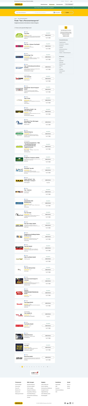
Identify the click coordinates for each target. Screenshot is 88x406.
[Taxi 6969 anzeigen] (19, 35)
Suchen (67, 12)
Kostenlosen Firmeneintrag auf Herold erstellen (23, 1)
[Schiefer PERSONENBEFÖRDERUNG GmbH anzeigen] (19, 293)
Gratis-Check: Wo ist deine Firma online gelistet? (44, 7)
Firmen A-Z (17, 388)
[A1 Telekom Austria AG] (35, 372)
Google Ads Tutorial (44, 389)
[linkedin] (70, 403)
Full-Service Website (30, 386)
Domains (28, 397)
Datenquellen (58, 384)
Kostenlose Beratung (31, 384)
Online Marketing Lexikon (45, 393)
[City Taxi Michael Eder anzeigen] (19, 270)
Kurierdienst (61, 45)
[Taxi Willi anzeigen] (19, 347)
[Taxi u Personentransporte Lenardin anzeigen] (19, 281)
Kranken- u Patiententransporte (65, 52)
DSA (56, 391)
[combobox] (24, 12)
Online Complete (30, 388)
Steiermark (61, 62)
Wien (60, 58)
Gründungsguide (44, 395)
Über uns (66, 1)
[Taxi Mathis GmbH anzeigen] (19, 326)
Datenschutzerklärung (59, 389)
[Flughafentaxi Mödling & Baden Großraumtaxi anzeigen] (19, 237)
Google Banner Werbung (31, 391)
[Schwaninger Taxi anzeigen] (19, 57)
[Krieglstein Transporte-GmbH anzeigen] (19, 159)
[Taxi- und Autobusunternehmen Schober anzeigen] (19, 68)
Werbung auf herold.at (19, 393)
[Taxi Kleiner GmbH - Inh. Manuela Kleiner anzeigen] (19, 111)
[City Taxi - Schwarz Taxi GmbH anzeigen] (19, 46)
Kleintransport (61, 50)
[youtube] (67, 403)
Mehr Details (48, 35)
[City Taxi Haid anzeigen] (19, 214)
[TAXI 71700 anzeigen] (19, 100)
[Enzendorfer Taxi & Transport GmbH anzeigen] (19, 89)
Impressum (57, 388)
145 (47, 366)
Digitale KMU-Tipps (44, 391)
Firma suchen (17, 386)
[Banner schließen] (73, 7)
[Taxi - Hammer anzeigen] (19, 192)
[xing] (73, 403)
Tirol (60, 67)
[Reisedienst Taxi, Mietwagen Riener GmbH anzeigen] (19, 123)
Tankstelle (61, 47)
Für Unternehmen (69, 4)
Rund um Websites (44, 386)
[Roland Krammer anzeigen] (19, 336)
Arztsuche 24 (17, 391)
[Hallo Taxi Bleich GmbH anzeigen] (19, 259)
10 (43, 366)
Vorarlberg (61, 69)
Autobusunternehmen (63, 49)
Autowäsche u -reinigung (63, 44)
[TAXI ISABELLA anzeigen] (19, 315)
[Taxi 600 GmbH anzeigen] (19, 248)
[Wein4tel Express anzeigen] (19, 134)
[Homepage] (18, 4)
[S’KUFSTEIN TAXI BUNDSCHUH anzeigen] (19, 203)
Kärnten (60, 72)
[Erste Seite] (20, 367)
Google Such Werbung (31, 389)
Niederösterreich (62, 64)
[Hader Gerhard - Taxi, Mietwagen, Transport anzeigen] (19, 181)
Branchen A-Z (17, 389)
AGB (56, 386)
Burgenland (61, 60)
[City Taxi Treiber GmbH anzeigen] (19, 225)
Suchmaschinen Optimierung (32, 395)
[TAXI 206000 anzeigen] (19, 78)
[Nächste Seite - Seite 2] (50, 367)
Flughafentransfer (62, 42)
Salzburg (60, 65)
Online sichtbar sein (44, 384)
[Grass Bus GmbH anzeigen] (19, 358)
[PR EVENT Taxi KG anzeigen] (19, 170)
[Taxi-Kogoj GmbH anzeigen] (19, 304)
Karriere (62, 1)
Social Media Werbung (31, 393)
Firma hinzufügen (18, 384)
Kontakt (68, 388)
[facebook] (65, 403)
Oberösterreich (62, 71)
